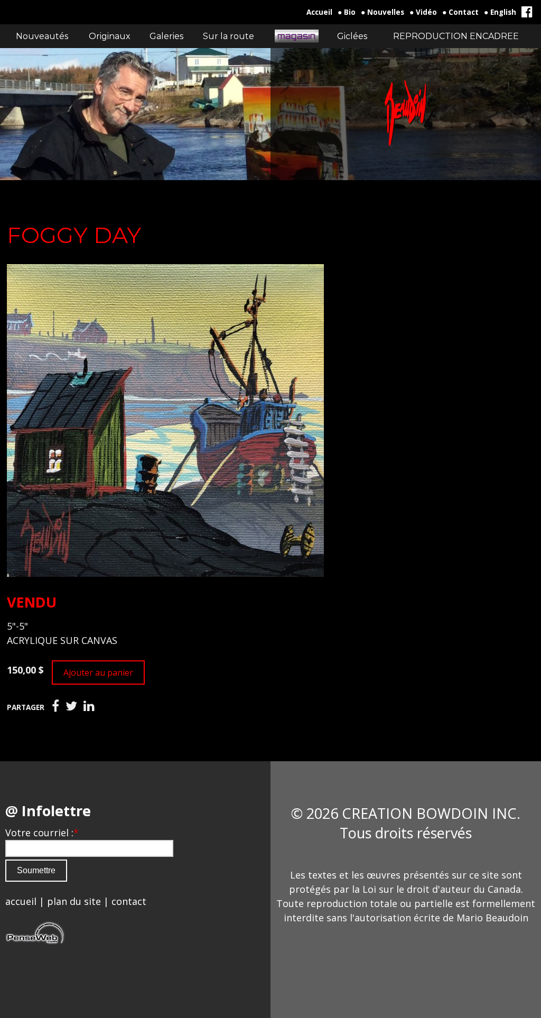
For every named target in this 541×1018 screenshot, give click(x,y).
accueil (20, 901)
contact (128, 901)
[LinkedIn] (89, 706)
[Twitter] (71, 706)
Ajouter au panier (98, 672)
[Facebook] (55, 706)
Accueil (319, 12)
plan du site (74, 901)
